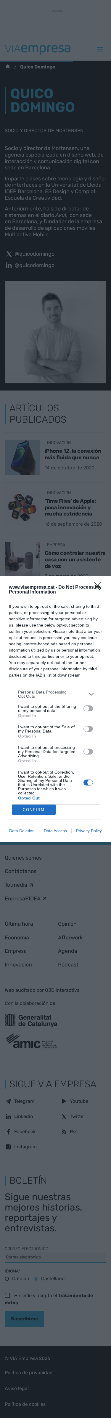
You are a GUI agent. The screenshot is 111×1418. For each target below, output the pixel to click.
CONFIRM (34, 810)
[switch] (88, 708)
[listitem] (55, 694)
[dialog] (55, 709)
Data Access (55, 830)
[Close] (99, 587)
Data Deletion (22, 830)
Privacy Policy (89, 830)
